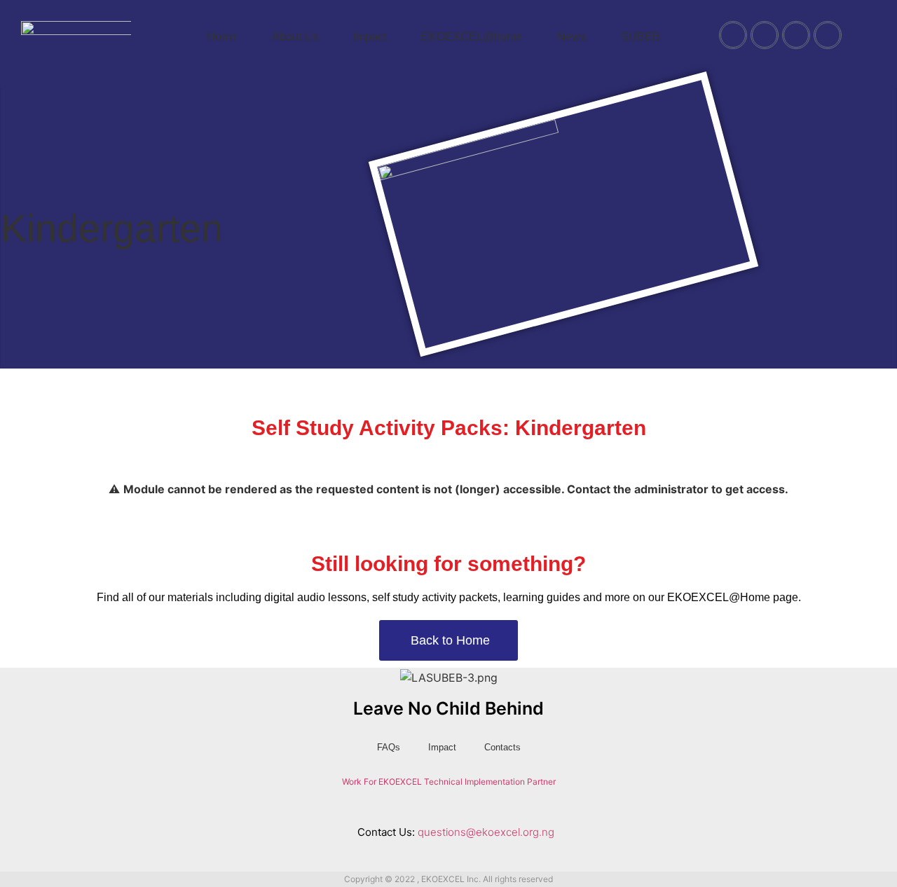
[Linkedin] (478, 807)
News (571, 37)
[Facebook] (733, 35)
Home (222, 37)
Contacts (502, 747)
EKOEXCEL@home (471, 37)
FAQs (388, 747)
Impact (369, 37)
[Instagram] (828, 35)
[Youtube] (796, 35)
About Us (295, 37)
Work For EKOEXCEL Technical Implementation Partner (449, 781)
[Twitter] (765, 35)
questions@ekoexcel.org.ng (486, 832)
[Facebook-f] (390, 807)
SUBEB (640, 37)
